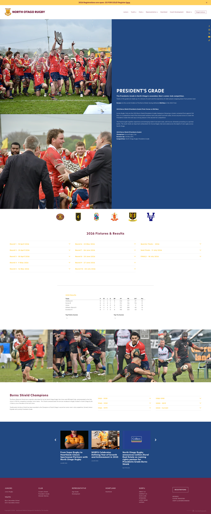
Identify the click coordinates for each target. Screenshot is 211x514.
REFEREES (176, 496)
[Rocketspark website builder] (196, 511)
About (188, 12)
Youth (133, 12)
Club (140, 12)
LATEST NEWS (143, 500)
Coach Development (177, 12)
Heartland (163, 12)
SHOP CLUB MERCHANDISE (181, 500)
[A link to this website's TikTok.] (209, 40)
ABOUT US (142, 492)
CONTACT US (143, 494)
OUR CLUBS (142, 496)
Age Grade (75, 492)
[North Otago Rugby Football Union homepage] (25, 12)
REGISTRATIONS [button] (180, 490)
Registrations (200, 12)
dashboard (19, 510)
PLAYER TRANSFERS (179, 498)
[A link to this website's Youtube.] (209, 37)
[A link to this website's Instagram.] (209, 30)
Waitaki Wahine (43, 496)
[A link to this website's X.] (209, 33)
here (128, 2)
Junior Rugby (9, 492)
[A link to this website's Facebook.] (209, 26)
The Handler (44, 510)
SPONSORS (142, 498)
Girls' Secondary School (12, 502)
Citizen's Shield (43, 492)
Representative (151, 12)
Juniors (125, 12)
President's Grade (43, 494)
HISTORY (141, 502)
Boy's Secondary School (12, 500)
